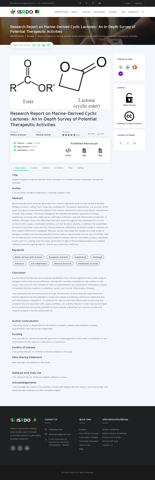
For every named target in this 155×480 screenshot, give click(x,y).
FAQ (123, 12)
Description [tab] (20, 168)
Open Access (129, 105)
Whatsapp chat (56, 429)
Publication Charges (88, 437)
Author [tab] (34, 168)
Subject (82, 429)
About (74, 12)
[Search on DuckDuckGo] (134, 67)
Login (128, 3)
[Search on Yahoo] (120, 73)
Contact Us (133, 12)
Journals (86, 12)
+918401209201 (48, 3)
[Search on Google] (120, 67)
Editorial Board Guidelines (114, 433)
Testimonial (84, 445)
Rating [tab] (81, 168)
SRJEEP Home (61, 12)
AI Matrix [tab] (59, 168)
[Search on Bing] (127, 67)
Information (99, 12)
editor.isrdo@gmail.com (24, 3)
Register (139, 3)
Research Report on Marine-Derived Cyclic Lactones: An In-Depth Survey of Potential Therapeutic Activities (88, 36)
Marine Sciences (18, 134)
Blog (81, 449)
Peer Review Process (88, 433)
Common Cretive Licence (129, 123)
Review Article (43, 134)
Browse (113, 12)
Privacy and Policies (111, 437)
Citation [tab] (46, 168)
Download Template (88, 441)
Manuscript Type (110, 441)
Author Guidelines (110, 429)
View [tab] (70, 168)
